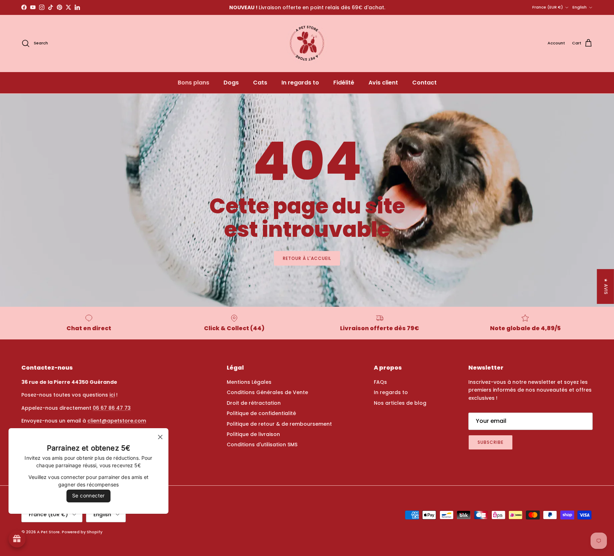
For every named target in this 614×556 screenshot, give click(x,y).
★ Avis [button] (606, 286)
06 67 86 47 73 (112, 407)
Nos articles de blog (400, 403)
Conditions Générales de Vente (267, 392)
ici (112, 394)
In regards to (300, 82)
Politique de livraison (253, 434)
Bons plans (193, 82)
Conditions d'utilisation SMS (262, 444)
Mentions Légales (249, 382)
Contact (424, 82)
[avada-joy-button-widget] (17, 538)
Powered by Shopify (82, 532)
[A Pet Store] (307, 43)
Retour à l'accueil (307, 258)
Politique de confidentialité (261, 413)
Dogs (231, 82)
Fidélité (343, 82)
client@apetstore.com (116, 420)
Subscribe (490, 442)
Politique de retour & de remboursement (279, 423)
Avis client (383, 82)
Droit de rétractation (254, 403)
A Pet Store (48, 532)
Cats (260, 82)
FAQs (380, 382)
